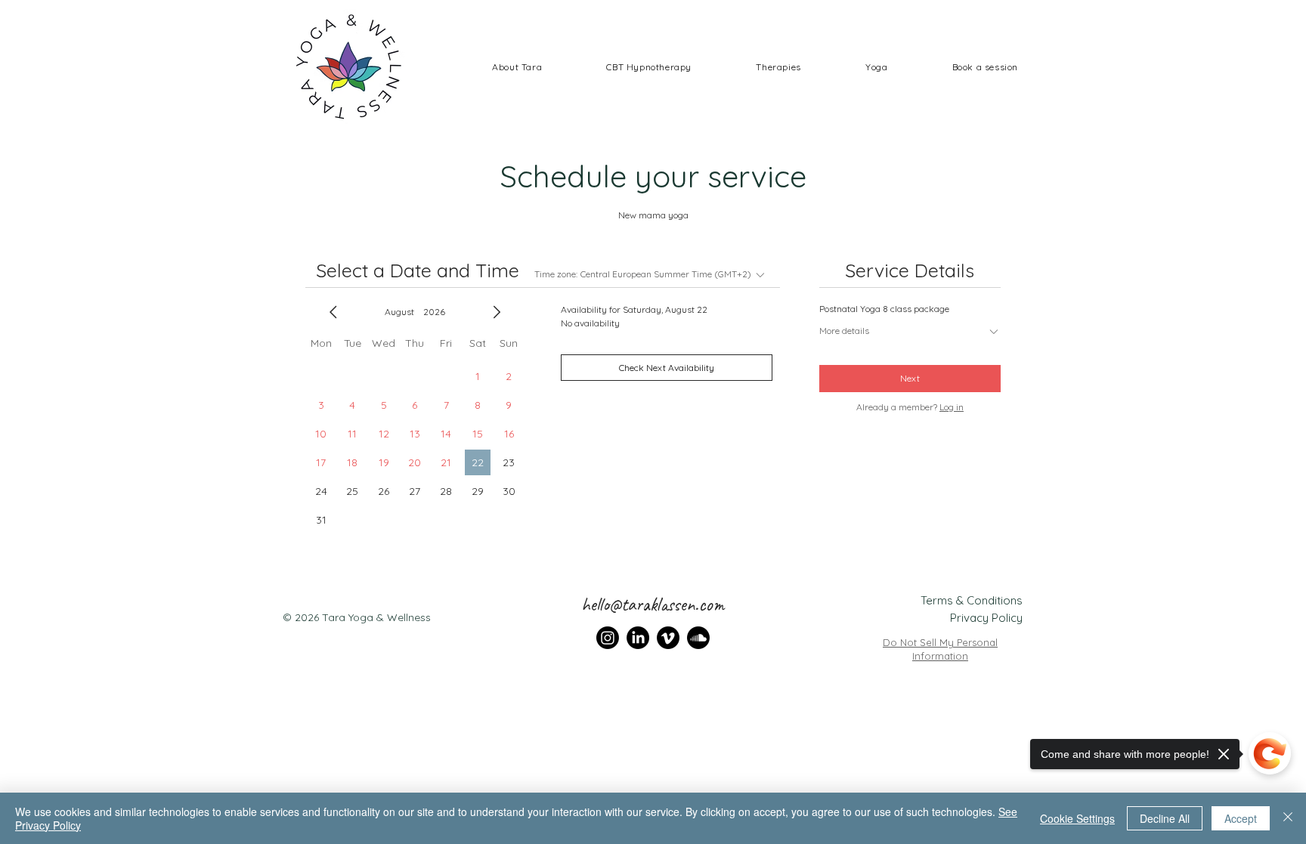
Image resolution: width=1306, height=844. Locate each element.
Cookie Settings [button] (1077, 818)
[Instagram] (607, 637)
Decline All (1165, 818)
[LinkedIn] (638, 637)
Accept (1240, 818)
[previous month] (333, 312)
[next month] (496, 312)
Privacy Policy (986, 618)
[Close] (1288, 818)
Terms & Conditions (972, 600)
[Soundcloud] (698, 637)
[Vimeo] (668, 637)
